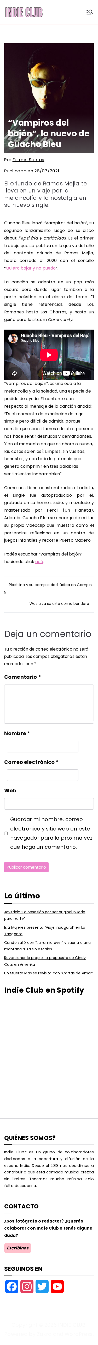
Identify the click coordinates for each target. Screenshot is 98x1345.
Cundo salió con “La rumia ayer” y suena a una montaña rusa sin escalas (47, 946)
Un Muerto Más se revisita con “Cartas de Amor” (48, 973)
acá (39, 562)
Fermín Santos (28, 159)
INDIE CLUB (71, 1325)
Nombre (17, 733)
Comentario (22, 677)
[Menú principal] (89, 12)
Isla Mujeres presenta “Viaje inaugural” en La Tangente (44, 931)
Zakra (44, 1334)
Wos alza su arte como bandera (59, 603)
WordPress (79, 1334)
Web (10, 790)
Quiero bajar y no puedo (31, 268)
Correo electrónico (31, 762)
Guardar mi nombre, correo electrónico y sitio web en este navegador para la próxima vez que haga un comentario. (51, 833)
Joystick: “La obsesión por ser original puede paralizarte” (44, 915)
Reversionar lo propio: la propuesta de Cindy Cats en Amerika (45, 961)
